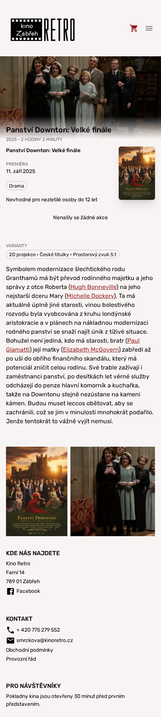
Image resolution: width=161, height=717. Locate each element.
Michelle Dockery (90, 295)
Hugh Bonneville (93, 286)
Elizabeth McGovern (91, 349)
